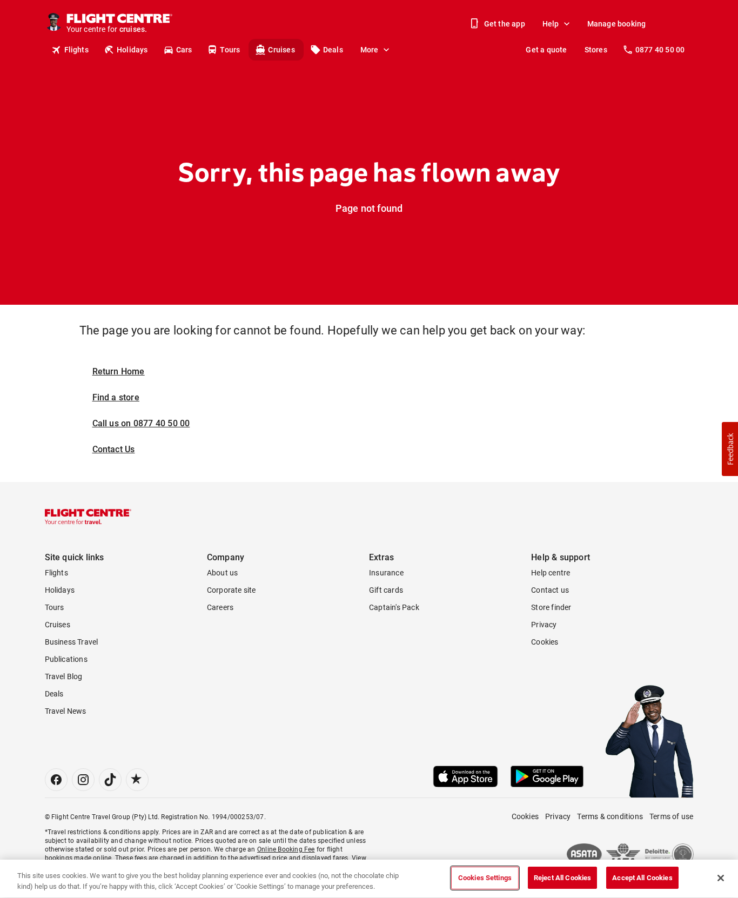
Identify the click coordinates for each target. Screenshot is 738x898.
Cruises (281, 49)
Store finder (551, 607)
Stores (596, 49)
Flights (76, 49)
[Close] (721, 878)
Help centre (550, 572)
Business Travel (71, 642)
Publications (66, 659)
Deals (333, 49)
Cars (184, 49)
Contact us (550, 590)
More (369, 49)
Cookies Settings (485, 878)
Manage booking (616, 23)
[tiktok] (110, 779)
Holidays (132, 49)
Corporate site (231, 590)
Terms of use (671, 816)
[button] (730, 449)
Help (550, 23)
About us (222, 572)
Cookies (544, 642)
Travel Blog (64, 676)
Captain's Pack (394, 607)
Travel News (65, 711)
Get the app (504, 23)
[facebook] (56, 779)
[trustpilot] (137, 779)
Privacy (543, 624)
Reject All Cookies (562, 878)
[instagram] (83, 779)
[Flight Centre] (88, 516)
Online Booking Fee (286, 849)
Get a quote (546, 49)
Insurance (386, 572)
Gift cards (386, 590)
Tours (230, 49)
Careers (220, 607)
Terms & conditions (610, 816)
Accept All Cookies (642, 878)
